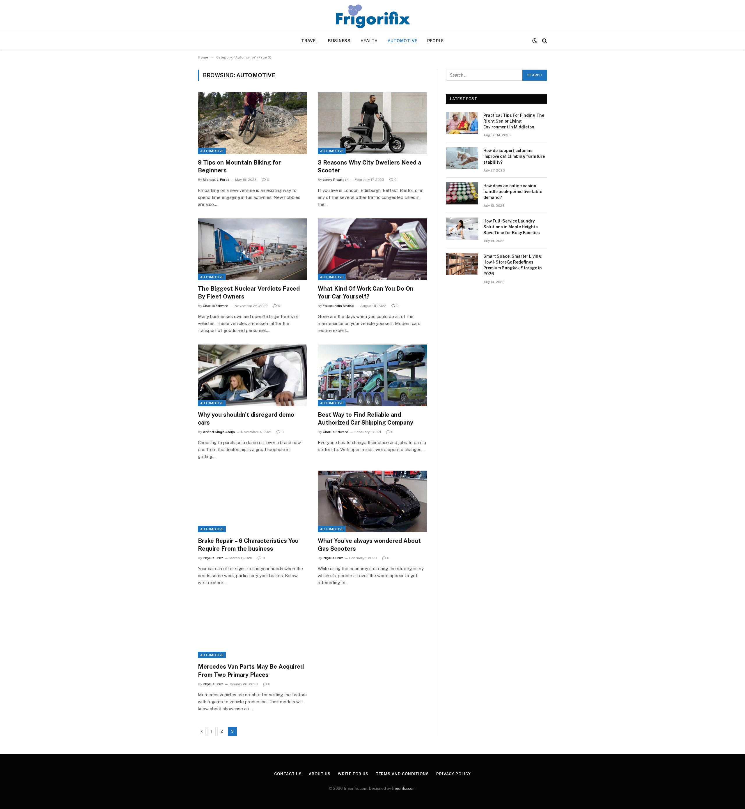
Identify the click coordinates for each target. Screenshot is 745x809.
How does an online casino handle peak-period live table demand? (512, 191)
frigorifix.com (404, 788)
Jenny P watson (336, 180)
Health (369, 40)
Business (339, 40)
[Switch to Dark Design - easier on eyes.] (534, 40)
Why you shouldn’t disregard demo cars (246, 418)
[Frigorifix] (372, 16)
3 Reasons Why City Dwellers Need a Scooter (369, 166)
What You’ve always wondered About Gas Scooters (369, 544)
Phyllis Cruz (213, 558)
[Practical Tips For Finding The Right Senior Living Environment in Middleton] (462, 123)
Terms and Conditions (402, 774)
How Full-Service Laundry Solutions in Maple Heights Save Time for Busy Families (511, 227)
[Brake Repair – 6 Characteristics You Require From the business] (252, 501)
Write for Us (353, 774)
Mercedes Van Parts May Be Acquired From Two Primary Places (251, 670)
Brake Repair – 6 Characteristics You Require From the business (248, 544)
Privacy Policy (453, 774)
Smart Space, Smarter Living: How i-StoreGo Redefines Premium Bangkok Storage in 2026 (512, 265)
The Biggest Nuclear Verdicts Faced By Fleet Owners (249, 292)
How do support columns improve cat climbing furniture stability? (514, 156)
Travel (309, 40)
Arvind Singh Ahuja (219, 432)
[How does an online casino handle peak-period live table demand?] (462, 193)
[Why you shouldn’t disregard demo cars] (252, 375)
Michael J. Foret (216, 180)
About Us (319, 774)
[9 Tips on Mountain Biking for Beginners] (252, 123)
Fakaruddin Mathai (338, 306)
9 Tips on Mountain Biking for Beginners (239, 166)
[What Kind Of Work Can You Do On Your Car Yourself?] (372, 249)
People (435, 40)
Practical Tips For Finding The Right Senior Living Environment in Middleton (513, 121)
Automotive (402, 40)
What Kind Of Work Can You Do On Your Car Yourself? (366, 292)
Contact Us (287, 774)
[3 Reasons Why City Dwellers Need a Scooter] (372, 123)
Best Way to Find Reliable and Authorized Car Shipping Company (365, 418)
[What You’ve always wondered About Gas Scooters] (372, 501)
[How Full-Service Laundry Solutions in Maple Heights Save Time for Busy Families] (462, 229)
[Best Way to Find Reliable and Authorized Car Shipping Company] (372, 375)
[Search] (544, 40)
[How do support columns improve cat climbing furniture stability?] (462, 158)
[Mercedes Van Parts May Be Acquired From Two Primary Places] (252, 627)
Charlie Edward (215, 306)
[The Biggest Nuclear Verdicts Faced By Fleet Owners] (252, 249)
